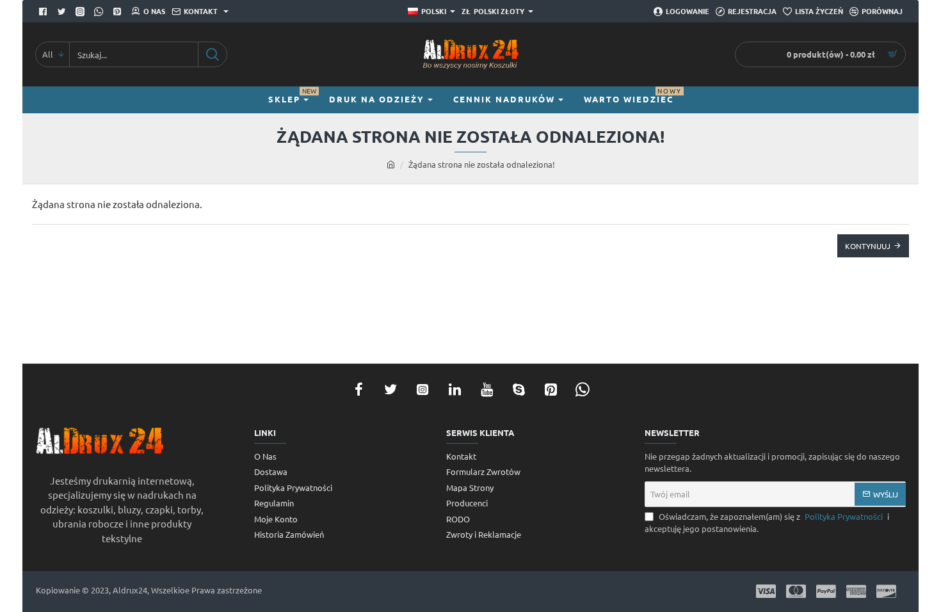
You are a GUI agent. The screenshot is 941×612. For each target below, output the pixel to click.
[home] (391, 164)
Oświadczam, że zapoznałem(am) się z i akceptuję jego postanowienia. (767, 523)
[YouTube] (486, 389)
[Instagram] (422, 389)
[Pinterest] (118, 11)
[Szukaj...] (212, 54)
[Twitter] (63, 11)
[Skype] (518, 389)
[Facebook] (44, 11)
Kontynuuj (867, 246)
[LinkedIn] (454, 389)
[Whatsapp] (100, 11)
